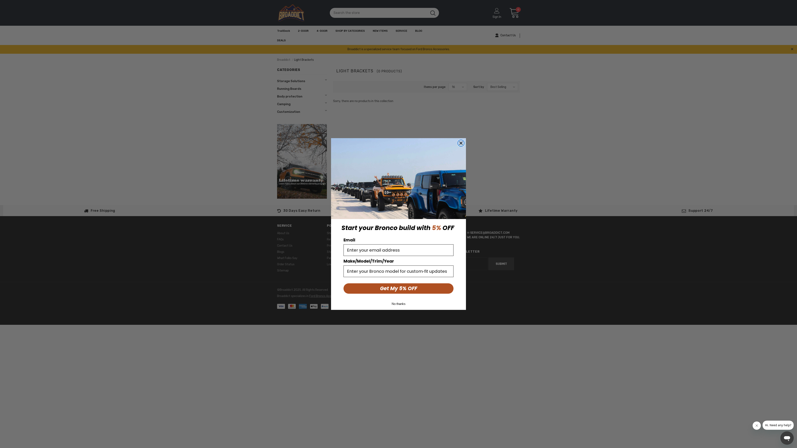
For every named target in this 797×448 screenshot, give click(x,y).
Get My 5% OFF (398, 288)
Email (349, 240)
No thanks (399, 304)
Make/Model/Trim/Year (368, 261)
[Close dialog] (461, 143)
